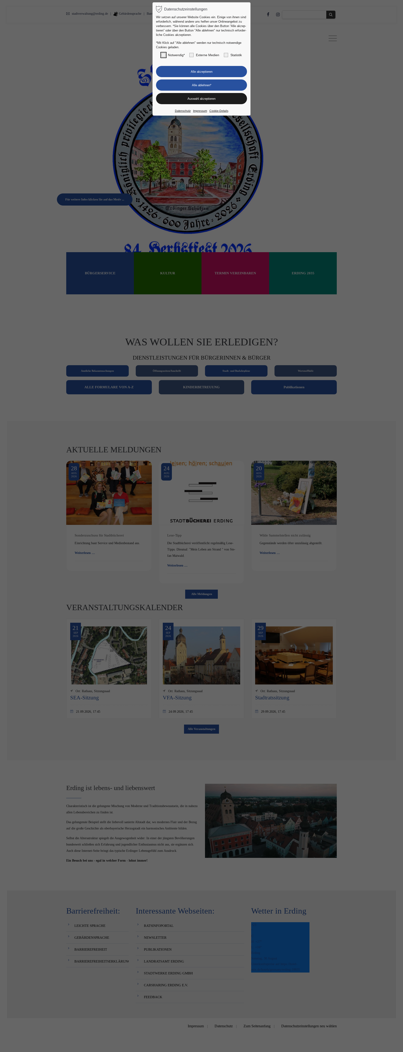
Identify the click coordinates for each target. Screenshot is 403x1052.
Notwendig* (176, 55)
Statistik (236, 55)
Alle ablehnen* (201, 85)
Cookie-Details (218, 111)
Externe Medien (207, 55)
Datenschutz (183, 111)
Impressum (200, 111)
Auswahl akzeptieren (201, 98)
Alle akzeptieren (201, 71)
